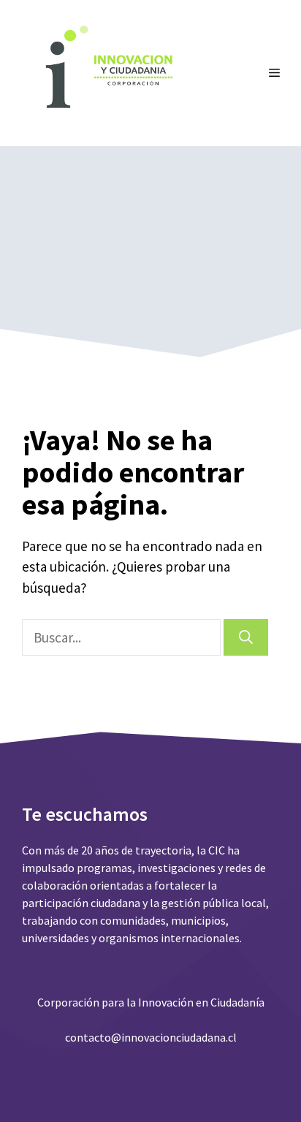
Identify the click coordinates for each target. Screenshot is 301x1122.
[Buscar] (246, 637)
